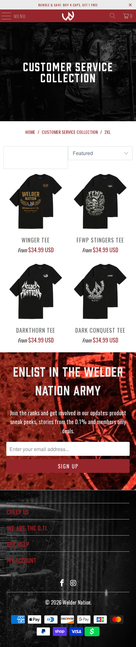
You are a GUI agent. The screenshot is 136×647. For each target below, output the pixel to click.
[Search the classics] (113, 15)
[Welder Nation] (68, 15)
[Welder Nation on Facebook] (62, 583)
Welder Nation (76, 602)
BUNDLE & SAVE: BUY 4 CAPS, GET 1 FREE (68, 5)
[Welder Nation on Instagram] (73, 583)
